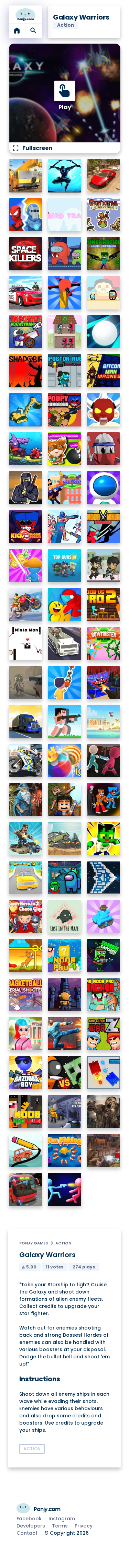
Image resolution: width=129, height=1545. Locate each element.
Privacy (84, 1525)
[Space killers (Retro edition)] (25, 253)
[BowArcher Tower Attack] (103, 643)
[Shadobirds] (25, 370)
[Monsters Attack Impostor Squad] (103, 799)
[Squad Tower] (64, 332)
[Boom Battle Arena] (64, 449)
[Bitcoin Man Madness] (103, 370)
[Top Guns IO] (64, 566)
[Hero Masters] (25, 215)
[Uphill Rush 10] (25, 877)
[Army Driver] (64, 838)
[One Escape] (64, 1111)
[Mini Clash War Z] (103, 1033)
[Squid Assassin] (103, 760)
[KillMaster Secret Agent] (64, 487)
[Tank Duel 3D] (103, 1072)
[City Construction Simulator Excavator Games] (25, 175)
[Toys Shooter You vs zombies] (103, 1150)
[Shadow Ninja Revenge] (64, 175)
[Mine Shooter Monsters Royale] (103, 683)
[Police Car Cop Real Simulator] (25, 292)
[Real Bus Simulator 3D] (25, 1189)
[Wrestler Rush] (103, 409)
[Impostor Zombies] (64, 253)
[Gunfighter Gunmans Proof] (103, 215)
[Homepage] (25, 14)
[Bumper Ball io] (64, 760)
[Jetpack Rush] (103, 487)
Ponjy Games (33, 1243)
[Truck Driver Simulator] (25, 721)
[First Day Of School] (25, 1033)
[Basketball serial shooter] (25, 994)
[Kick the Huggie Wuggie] (25, 526)
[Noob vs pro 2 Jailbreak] (103, 604)
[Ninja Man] (25, 643)
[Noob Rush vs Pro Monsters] (64, 721)
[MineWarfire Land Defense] (103, 253)
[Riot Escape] (64, 604)
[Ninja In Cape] (25, 487)
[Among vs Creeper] (64, 1072)
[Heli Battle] (103, 721)
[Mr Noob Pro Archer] (103, 994)
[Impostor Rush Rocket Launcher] (64, 370)
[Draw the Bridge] (25, 1150)
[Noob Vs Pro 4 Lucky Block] (64, 955)
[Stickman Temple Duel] (64, 1189)
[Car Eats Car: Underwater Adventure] (25, 449)
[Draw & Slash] (25, 566)
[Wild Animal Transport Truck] (64, 643)
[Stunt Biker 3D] (25, 604)
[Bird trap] (64, 215)
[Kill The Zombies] (25, 683)
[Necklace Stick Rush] (64, 683)
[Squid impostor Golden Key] (103, 292)
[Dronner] (64, 292)
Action (63, 1243)
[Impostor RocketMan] (25, 332)
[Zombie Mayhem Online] (103, 1111)
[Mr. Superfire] (25, 838)
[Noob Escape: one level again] (25, 1111)
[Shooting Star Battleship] (103, 877)
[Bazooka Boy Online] (25, 1072)
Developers (31, 1525)
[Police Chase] (103, 566)
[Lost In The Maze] (64, 916)
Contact (27, 1533)
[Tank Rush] (103, 916)
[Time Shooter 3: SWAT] (64, 526)
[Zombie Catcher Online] (103, 955)
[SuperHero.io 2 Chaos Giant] (25, 916)
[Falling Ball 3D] (103, 332)
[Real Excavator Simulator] (25, 409)
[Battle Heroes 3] (25, 799)
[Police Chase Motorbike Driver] (25, 760)
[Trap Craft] (103, 838)
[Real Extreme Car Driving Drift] (103, 175)
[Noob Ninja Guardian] (103, 526)
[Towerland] (64, 994)
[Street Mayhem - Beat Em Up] (64, 1033)
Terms (60, 1525)
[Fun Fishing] (64, 1150)
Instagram (62, 1518)
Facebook (29, 1518)
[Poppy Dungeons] (64, 409)
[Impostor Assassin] (64, 877)
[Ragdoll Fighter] (64, 799)
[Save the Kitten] (25, 955)
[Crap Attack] (103, 449)
